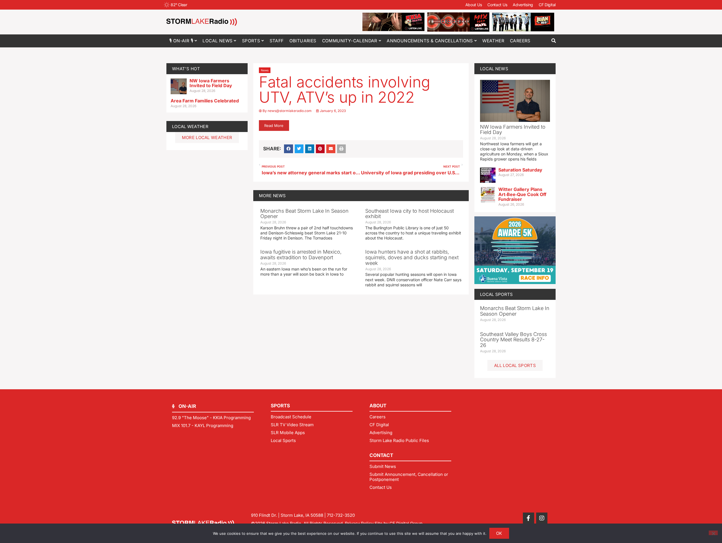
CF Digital (547, 4)
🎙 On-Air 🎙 (181, 40)
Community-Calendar (349, 40)
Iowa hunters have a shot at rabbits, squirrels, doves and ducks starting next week (412, 257)
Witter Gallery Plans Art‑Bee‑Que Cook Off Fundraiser (522, 194)
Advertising (523, 4)
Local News (217, 40)
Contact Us (497, 4)
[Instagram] (541, 518)
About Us (473, 4)
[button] (553, 41)
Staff (277, 40)
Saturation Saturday (520, 170)
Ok (499, 533)
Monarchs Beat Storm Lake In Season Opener (304, 213)
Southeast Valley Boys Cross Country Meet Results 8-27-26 (513, 339)
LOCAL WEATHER (190, 126)
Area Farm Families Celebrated (205, 101)
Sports (251, 40)
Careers (520, 40)
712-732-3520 (341, 515)
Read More (273, 125)
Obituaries (302, 40)
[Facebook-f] (528, 518)
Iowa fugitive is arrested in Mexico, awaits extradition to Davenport (301, 254)
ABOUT (377, 405)
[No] (713, 533)
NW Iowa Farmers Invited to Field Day (211, 83)
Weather (493, 40)
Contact (381, 455)
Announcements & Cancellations (430, 40)
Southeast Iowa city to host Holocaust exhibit (409, 213)
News (264, 70)
